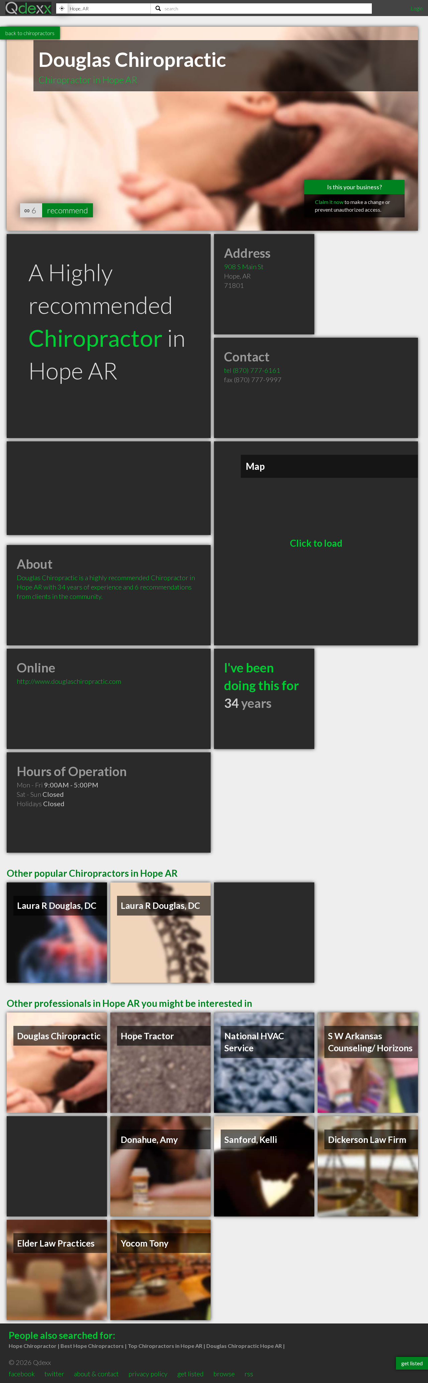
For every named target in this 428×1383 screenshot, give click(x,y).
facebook (22, 1374)
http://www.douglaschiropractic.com (69, 681)
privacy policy (148, 1374)
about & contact (96, 1374)
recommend (67, 210)
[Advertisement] (109, 488)
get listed (190, 1374)
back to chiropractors (30, 33)
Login (417, 8)
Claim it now (329, 202)
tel (252, 370)
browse (224, 1374)
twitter (54, 1374)
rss (248, 1374)
